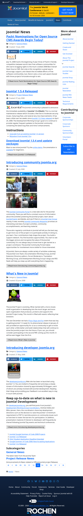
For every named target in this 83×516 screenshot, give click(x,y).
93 (38, 465)
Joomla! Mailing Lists (68, 83)
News (58, 20)
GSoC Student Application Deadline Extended (27, 439)
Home (10, 20)
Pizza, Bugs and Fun (36, 321)
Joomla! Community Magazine (35, 221)
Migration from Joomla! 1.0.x (20, 136)
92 (34, 465)
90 (25, 465)
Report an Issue (45, 496)
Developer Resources (67, 2)
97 (55, 465)
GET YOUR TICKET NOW (67, 11)
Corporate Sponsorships (68, 118)
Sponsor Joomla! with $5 (63, 493)
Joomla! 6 (49, 20)
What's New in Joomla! (22, 273)
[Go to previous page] (12, 465)
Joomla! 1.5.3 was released (42, 118)
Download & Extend (19, 2)
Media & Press (13, 24)
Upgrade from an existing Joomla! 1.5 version (27, 134)
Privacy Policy (35, 493)
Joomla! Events (11, 219)
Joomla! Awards (68, 67)
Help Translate (31, 496)
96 (51, 465)
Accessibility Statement (19, 493)
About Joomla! (20, 20)
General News (21, 44)
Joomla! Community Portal (20, 212)
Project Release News (24, 95)
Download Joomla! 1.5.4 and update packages (29, 142)
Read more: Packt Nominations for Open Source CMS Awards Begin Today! (33, 82)
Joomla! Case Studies (67, 72)
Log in (54, 496)
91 (29, 465)
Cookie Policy (47, 493)
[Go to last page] (63, 465)
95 (47, 465)
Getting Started (68, 43)
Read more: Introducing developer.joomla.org (26, 427)
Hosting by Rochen (41, 515)
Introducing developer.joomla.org (30, 348)
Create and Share (67, 48)
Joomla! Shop (68, 77)
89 (20, 465)
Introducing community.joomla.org (31, 162)
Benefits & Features (35, 20)
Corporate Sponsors (67, 125)
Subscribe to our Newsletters (69, 149)
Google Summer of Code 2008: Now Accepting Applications (32, 441)
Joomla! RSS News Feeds (67, 96)
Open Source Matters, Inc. (39, 505)
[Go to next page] (59, 465)
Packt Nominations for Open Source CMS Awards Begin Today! (31, 38)
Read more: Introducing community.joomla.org (27, 266)
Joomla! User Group (49, 219)
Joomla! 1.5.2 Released (18, 444)
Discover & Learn (34, 2)
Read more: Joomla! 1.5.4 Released (22, 154)
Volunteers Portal (67, 138)
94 (42, 465)
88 (16, 465)
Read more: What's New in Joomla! (22, 340)
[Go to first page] (8, 465)
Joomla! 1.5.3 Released (18, 437)
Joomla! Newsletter (67, 89)
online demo (37, 147)
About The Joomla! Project (68, 59)
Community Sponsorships (68, 131)
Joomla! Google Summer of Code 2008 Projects (27, 434)
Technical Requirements (68, 102)
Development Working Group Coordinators (23, 408)
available (9, 150)
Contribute (67, 20)
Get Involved (67, 54)
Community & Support (50, 2)
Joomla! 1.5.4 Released (22, 91)
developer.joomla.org (18, 381)
